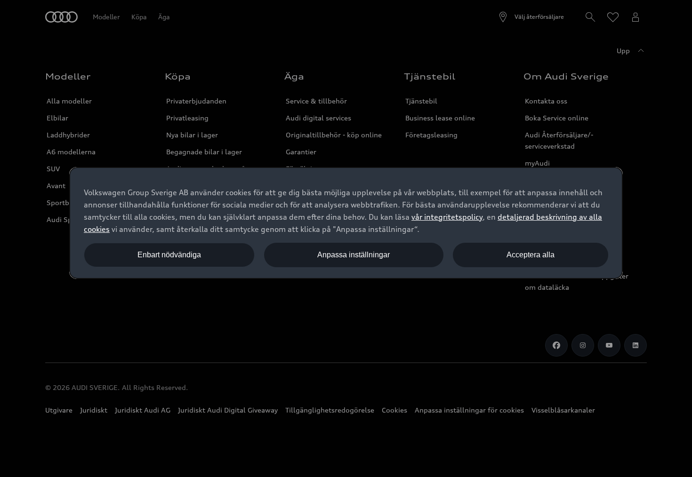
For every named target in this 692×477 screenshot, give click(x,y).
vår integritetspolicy (447, 217)
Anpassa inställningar (353, 255)
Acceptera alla (531, 255)
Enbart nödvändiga (169, 255)
